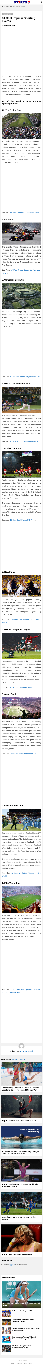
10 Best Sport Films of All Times (22, 520)
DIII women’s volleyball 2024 (22, 1311)
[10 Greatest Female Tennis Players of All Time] (21, 1294)
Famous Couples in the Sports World (25, 212)
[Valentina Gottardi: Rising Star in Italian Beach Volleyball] (6, 1330)
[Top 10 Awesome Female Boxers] (21, 1238)
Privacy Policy (28, 1363)
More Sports (18, 1059)
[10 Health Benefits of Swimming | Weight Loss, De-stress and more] (21, 1137)
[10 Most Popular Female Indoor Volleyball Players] (6, 1322)
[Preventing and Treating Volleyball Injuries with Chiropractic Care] (6, 1339)
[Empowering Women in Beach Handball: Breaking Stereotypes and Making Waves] (21, 1074)
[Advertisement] (21, 51)
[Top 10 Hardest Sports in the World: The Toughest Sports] (21, 1170)
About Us (19, 1363)
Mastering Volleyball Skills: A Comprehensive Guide (22, 1346)
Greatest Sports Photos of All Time (24, 754)
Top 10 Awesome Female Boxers (17, 1254)
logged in (12, 1265)
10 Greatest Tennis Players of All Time (25, 377)
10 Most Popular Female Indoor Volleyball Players (23, 1320)
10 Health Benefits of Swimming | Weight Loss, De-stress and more (20, 1152)
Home (12, 1363)
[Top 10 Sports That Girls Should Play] (21, 1106)
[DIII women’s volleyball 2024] (6, 1313)
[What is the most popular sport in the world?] (21, 1203)
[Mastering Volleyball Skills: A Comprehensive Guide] (6, 1348)
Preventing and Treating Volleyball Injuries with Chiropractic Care (24, 1338)
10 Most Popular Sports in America (24, 441)
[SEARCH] (41, 2)
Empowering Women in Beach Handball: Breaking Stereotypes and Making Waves (21, 1089)
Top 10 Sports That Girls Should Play (19, 1121)
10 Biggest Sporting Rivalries (21, 687)
